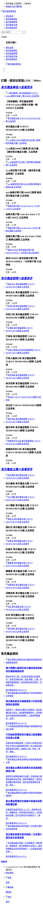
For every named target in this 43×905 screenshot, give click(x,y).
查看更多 (4, 862)
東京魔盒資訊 (11, 28)
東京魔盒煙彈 (11, 22)
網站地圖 (9, 873)
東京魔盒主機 (11, 25)
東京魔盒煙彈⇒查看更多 (16, 278)
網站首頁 (9, 16)
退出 (14, 6)
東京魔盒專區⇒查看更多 (16, 87)
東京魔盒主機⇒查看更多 (16, 469)
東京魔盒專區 (11, 19)
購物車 (19, 6)
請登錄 (8, 6)
